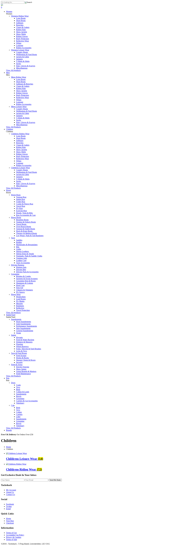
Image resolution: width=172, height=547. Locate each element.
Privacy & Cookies (13, 537)
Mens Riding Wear (18, 77)
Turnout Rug (21, 197)
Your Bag (10, 521)
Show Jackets (21, 32)
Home (8, 447)
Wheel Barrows (22, 346)
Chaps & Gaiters (22, 27)
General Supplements (24, 331)
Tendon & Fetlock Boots (26, 222)
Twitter (9, 506)
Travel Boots (21, 224)
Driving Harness (17, 265)
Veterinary (20, 403)
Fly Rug (19, 208)
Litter (18, 417)
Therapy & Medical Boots (26, 233)
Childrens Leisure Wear (20, 168)
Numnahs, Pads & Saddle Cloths (29, 256)
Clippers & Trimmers (24, 290)
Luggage (19, 45)
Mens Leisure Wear (19, 107)
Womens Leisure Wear (20, 50)
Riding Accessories (23, 48)
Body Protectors (22, 39)
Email (8, 509)
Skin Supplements (23, 328)
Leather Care (21, 260)
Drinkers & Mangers (24, 342)
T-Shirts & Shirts (22, 61)
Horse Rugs (16, 195)
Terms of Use (11, 533)
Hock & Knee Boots (24, 231)
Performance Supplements (26, 326)
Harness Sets (21, 267)
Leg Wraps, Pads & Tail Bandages (29, 236)
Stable (13, 335)
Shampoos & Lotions (24, 283)
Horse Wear (16, 294)
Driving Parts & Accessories (27, 272)
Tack (13, 238)
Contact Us (10, 494)
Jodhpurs (19, 23)
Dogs (13, 383)
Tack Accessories (23, 263)
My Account (11, 490)
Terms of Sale (11, 539)
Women (9, 11)
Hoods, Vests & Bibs (24, 213)
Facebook (10, 504)
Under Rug (20, 202)
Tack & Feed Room (19, 353)
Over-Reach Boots (23, 226)
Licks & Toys (21, 351)
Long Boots (21, 18)
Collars (19, 412)
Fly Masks (20, 301)
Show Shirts (21, 34)
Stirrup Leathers (22, 251)
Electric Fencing (22, 367)
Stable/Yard (10, 315)
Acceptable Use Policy (15, 535)
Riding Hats (21, 30)
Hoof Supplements (23, 322)
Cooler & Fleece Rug (24, 204)
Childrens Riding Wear (20, 134)
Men (8, 73)
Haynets (19, 337)
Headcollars (21, 297)
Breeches (19, 25)
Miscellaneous (21, 68)
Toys (18, 387)
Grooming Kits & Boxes (26, 281)
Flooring (19, 344)
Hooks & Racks (22, 358)
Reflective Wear (22, 41)
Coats (18, 385)
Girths (18, 249)
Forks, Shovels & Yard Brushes (28, 349)
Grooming (15, 274)
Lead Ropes (21, 299)
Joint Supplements (23, 324)
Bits (17, 247)
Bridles (19, 242)
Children (9, 129)
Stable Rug (20, 199)
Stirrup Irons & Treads (25, 254)
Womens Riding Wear (20, 16)
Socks (18, 63)
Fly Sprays (20, 292)
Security (19, 362)
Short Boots (21, 20)
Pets (7, 378)
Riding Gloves (22, 36)
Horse (8, 190)
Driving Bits (21, 269)
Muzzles (19, 303)
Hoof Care (20, 285)
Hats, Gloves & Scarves (25, 66)
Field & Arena (16, 365)
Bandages (20, 306)
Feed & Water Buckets (25, 340)
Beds (18, 389)
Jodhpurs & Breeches (24, 84)
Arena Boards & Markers (26, 371)
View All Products (13, 70)
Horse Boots (16, 217)
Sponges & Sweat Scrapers (27, 279)
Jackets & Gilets (22, 57)
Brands (9, 430)
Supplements (16, 319)
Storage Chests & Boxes (26, 360)
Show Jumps (21, 369)
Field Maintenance (23, 374)
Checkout (10, 523)
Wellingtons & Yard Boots (26, 54)
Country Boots (22, 52)
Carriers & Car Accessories (27, 401)
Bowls (18, 396)
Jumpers (19, 59)
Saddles (19, 240)
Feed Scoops (21, 355)
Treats (18, 333)
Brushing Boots (22, 220)
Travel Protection (23, 310)
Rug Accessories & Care (26, 215)
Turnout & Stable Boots (25, 229)
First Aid (19, 288)
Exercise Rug (21, 211)
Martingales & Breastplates (27, 245)
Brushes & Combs (23, 276)
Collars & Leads (22, 392)
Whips (18, 43)
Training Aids (21, 258)
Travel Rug (20, 206)
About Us (10, 492)
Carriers (19, 414)
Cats (13, 405)
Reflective (20, 308)
